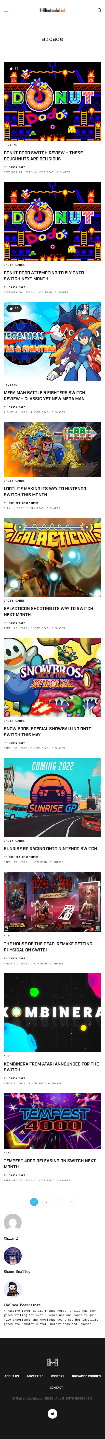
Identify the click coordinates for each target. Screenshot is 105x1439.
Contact (56, 1388)
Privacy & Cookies (86, 1376)
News (7, 936)
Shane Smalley (17, 1272)
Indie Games (14, 265)
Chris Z (11, 1238)
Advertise (35, 1376)
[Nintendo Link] (52, 10)
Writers (57, 1376)
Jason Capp (17, 167)
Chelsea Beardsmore (24, 503)
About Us (11, 1376)
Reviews (10, 145)
